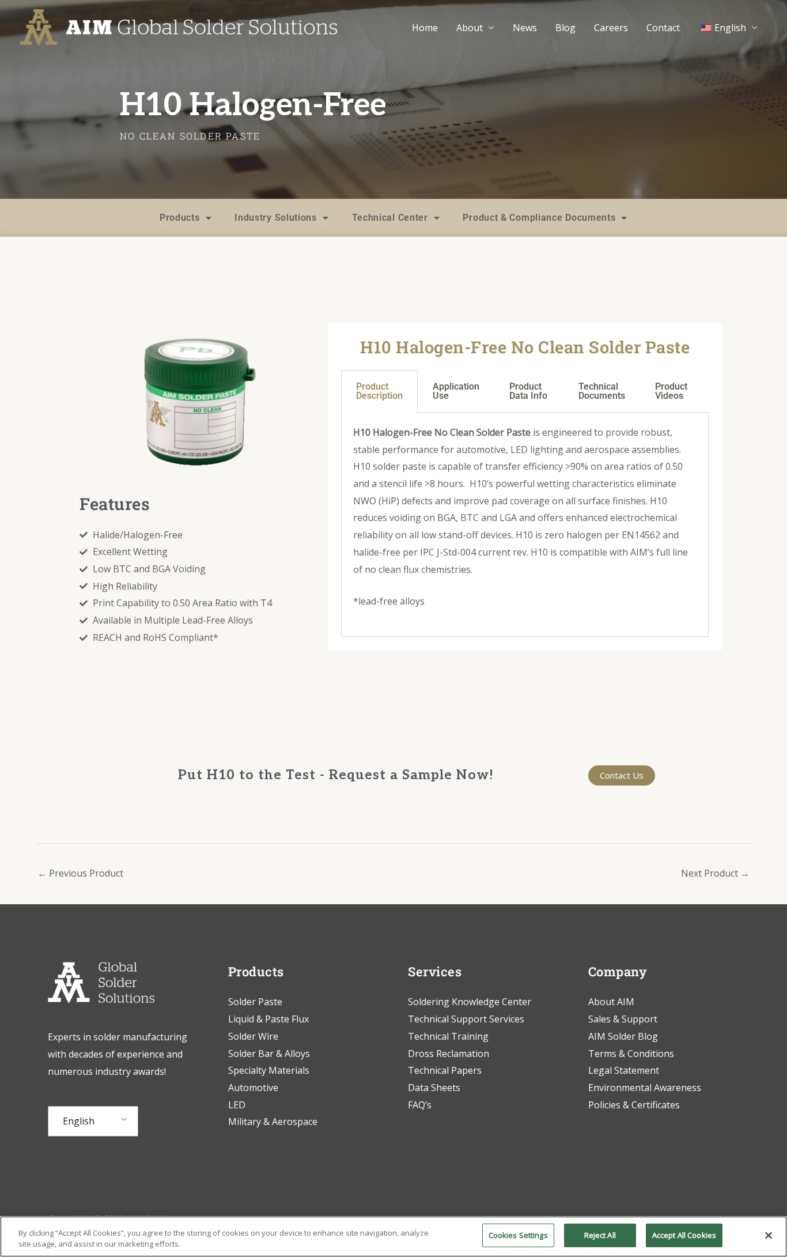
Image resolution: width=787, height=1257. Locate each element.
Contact (663, 27)
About (469, 27)
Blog (565, 27)
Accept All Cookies (684, 1235)
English (78, 1121)
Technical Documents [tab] (601, 391)
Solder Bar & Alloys (269, 1053)
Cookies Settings (518, 1235)
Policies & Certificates (634, 1105)
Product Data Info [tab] (528, 391)
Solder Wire (253, 1036)
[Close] (768, 1235)
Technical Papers (445, 1070)
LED (236, 1105)
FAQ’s (420, 1105)
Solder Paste (255, 1001)
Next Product (715, 873)
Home (425, 27)
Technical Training (449, 1036)
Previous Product (80, 873)
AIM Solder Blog (623, 1036)
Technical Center (390, 217)
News (525, 27)
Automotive (253, 1087)
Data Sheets (434, 1087)
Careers (611, 27)
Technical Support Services (466, 1019)
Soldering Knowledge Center (469, 1001)
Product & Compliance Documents (539, 217)
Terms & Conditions (631, 1053)
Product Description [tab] (379, 391)
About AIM (611, 1001)
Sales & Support (622, 1019)
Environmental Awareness (644, 1087)
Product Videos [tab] (671, 391)
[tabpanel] (525, 525)
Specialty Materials (268, 1070)
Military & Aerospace (272, 1121)
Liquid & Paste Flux (268, 1019)
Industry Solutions (275, 217)
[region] (393, 1236)
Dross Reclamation (448, 1053)
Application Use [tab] (456, 391)
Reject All (600, 1235)
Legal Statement (623, 1070)
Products (180, 217)
